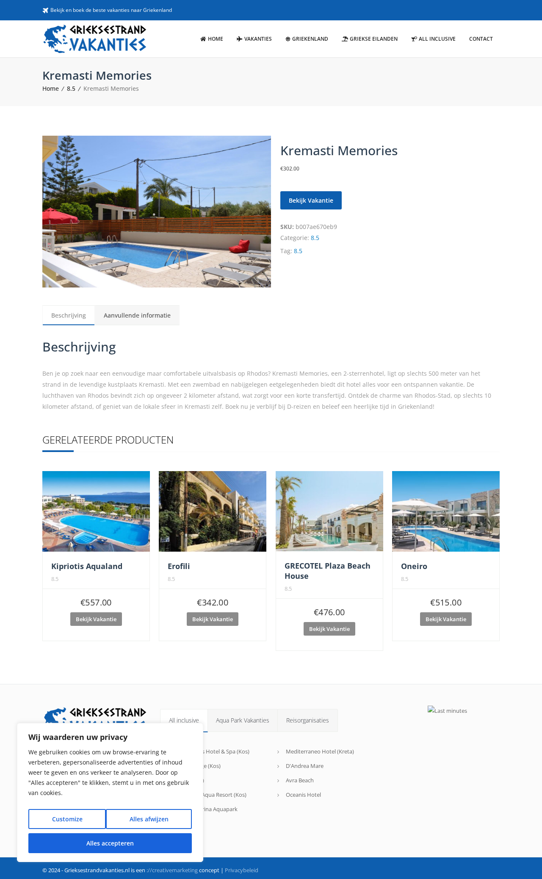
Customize (67, 819)
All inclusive (184, 720)
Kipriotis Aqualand (86, 566)
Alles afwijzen (149, 819)
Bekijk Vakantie (311, 200)
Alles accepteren (110, 843)
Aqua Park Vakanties (242, 720)
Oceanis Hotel (303, 794)
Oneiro (414, 566)
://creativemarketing (172, 870)
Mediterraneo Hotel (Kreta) (320, 751)
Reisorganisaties (307, 720)
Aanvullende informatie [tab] (137, 315)
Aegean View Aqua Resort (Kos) (207, 794)
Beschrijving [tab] (68, 315)
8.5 (71, 88)
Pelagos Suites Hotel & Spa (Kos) (209, 751)
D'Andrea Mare (305, 766)
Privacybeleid (241, 870)
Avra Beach (300, 780)
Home (50, 88)
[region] (110, 792)
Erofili (179, 566)
